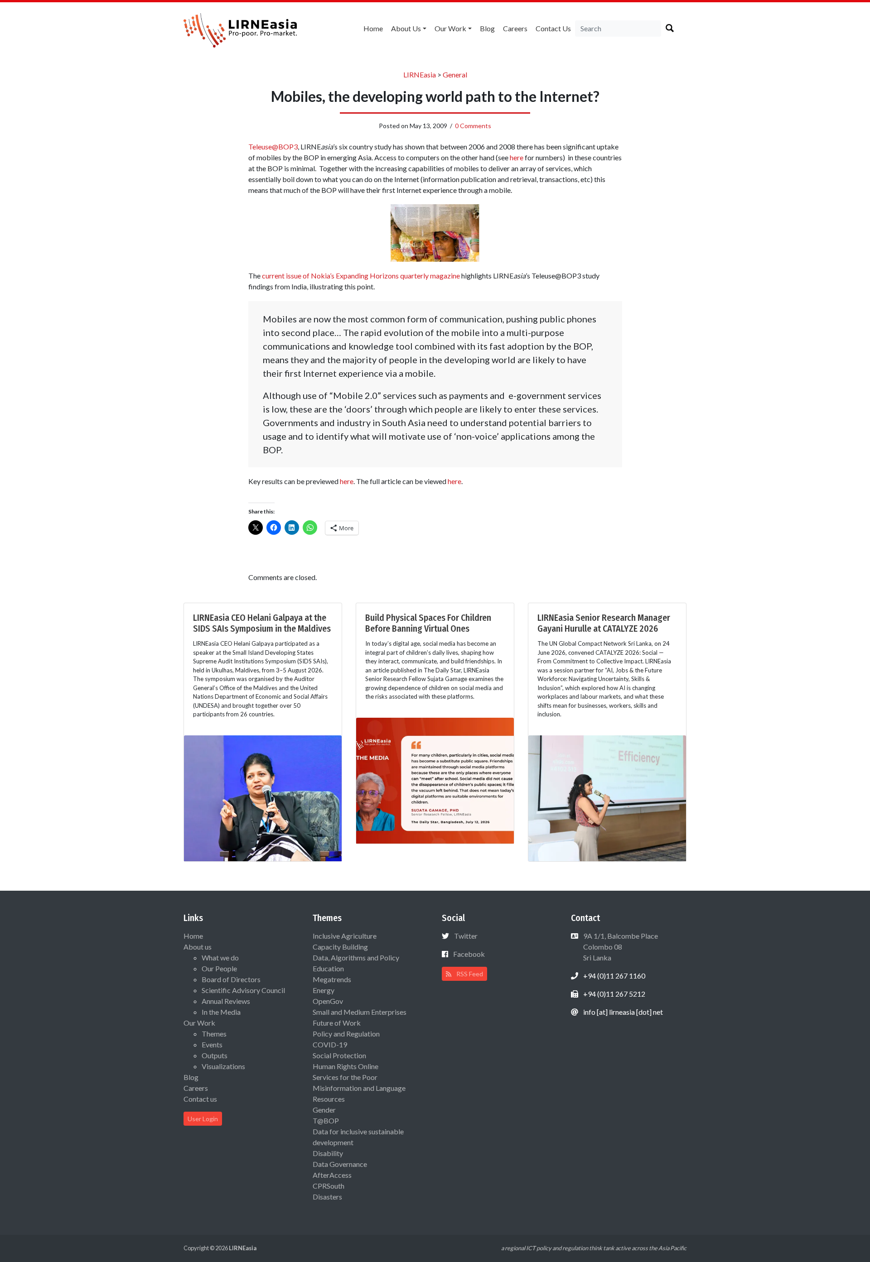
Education (328, 968)
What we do (220, 957)
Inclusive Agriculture (345, 935)
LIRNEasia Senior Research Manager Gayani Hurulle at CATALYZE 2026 (603, 623)
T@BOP (326, 1120)
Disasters (327, 1196)
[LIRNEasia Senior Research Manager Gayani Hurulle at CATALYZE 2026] (607, 797)
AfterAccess (332, 1175)
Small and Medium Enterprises (359, 1012)
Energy (323, 990)
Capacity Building (340, 946)
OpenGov (328, 1001)
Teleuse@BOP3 (273, 146)
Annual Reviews (226, 1001)
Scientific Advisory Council (243, 990)
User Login (203, 1119)
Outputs (214, 1055)
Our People (219, 968)
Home (373, 28)
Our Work (450, 28)
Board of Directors (231, 979)
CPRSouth (328, 1185)
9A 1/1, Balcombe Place (620, 946)
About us (406, 28)
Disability (328, 1153)
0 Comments (473, 126)
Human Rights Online (345, 1066)
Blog (487, 28)
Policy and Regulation (346, 1033)
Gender (324, 1109)
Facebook (469, 954)
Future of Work (337, 1022)
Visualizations (223, 1066)
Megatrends (332, 979)
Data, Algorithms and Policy (356, 957)
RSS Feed (469, 974)
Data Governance (340, 1164)
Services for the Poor (345, 1077)
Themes (214, 1033)
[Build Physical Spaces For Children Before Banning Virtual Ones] (435, 779)
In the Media (221, 1012)
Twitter (466, 935)
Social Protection (339, 1055)
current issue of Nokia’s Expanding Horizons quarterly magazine (361, 275)
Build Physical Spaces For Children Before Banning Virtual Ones (428, 623)
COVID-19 (330, 1044)
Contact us (553, 28)
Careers (515, 28)
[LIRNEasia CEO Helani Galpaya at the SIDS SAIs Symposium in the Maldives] (263, 797)
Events (212, 1044)
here (517, 157)
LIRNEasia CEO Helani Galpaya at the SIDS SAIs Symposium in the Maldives (262, 623)
